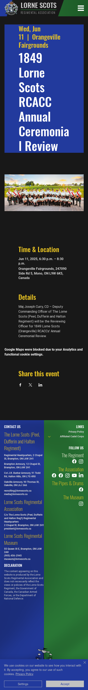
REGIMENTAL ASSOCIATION (38, 12)
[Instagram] (81, 461)
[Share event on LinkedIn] (40, 385)
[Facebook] (74, 461)
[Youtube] (74, 475)
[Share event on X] (30, 385)
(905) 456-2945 (13, 555)
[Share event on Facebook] (20, 385)
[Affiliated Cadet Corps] (49, 436)
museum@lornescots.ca (17, 559)
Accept (65, 684)
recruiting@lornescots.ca (17, 490)
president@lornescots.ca (17, 528)
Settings (23, 684)
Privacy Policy (76, 431)
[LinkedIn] (81, 475)
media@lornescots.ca (15, 494)
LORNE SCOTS (38, 5)
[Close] (82, 665)
